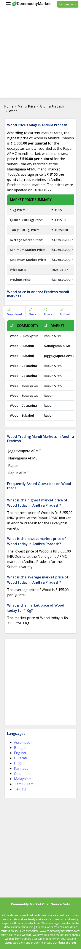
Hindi (18, 763)
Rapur (48, 395)
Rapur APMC (53, 336)
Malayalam (23, 778)
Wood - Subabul (22, 346)
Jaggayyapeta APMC (59, 356)
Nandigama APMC (57, 346)
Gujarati (20, 758)
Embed (65, 314)
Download (14, 314)
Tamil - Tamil (24, 784)
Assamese (22, 742)
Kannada (21, 768)
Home (8, 106)
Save (33, 314)
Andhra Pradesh (52, 106)
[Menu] (7, 4)
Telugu (20, 789)
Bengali (20, 747)
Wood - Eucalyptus (24, 336)
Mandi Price (26, 106)
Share (48, 314)
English (20, 752)
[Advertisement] (40, 57)
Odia (17, 773)
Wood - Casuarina (23, 366)
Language (66, 4)
